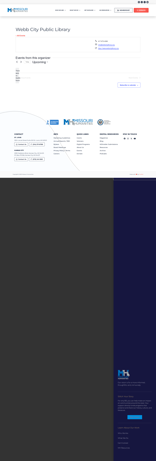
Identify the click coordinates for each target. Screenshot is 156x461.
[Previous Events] (17, 62)
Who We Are (123, 433)
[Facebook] (139, 2)
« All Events (20, 35)
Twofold (141, 174)
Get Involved (123, 443)
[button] (135, 179)
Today (27, 62)
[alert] (17, 75)
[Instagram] (142, 2)
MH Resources (124, 448)
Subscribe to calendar (128, 85)
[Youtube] (147, 2)
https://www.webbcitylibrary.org (108, 48)
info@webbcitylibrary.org (106, 45)
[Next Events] (21, 62)
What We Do (123, 438)
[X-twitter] (145, 2)
